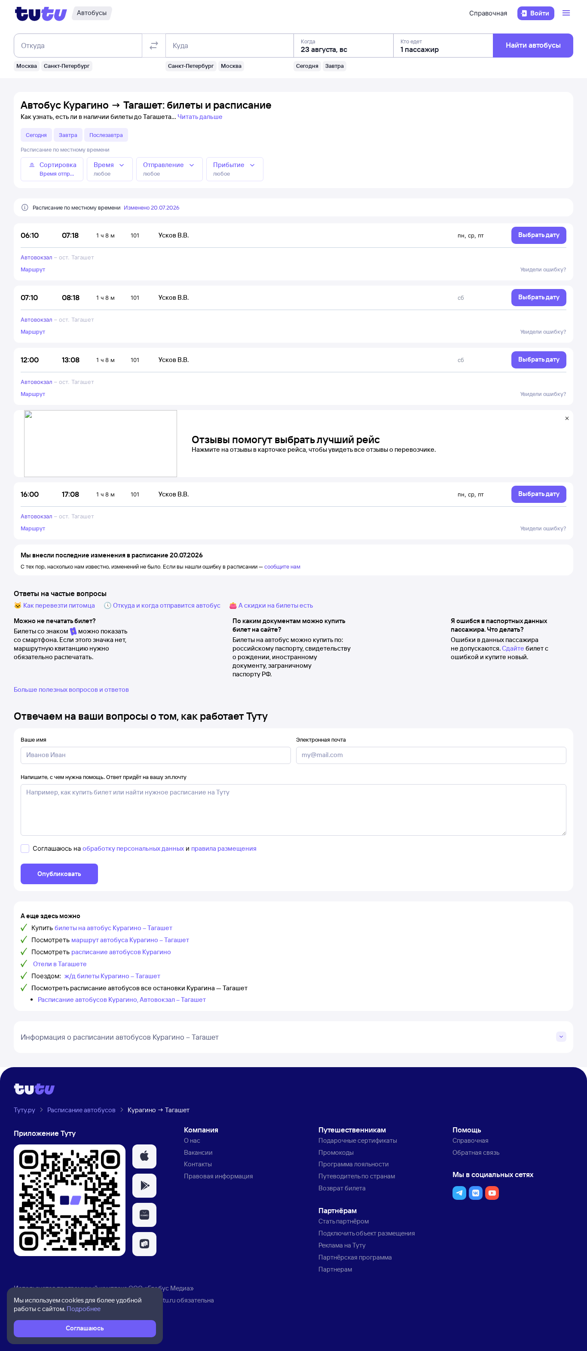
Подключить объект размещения (366, 1233)
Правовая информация (218, 1176)
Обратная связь (475, 1152)
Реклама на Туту (342, 1245)
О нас (192, 1140)
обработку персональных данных (133, 848)
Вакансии (198, 1152)
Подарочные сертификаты (357, 1140)
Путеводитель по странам (356, 1176)
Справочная (488, 13)
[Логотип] (41, 13)
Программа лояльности (353, 1164)
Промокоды (336, 1152)
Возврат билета (342, 1188)
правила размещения (224, 848)
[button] (144, 1156)
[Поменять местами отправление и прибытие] (154, 45)
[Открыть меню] (567, 13)
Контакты (198, 1164)
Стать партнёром (343, 1221)
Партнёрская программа (355, 1257)
